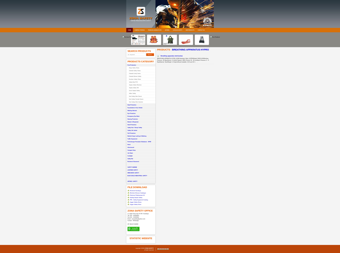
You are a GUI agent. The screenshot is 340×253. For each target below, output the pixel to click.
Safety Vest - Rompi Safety (135, 127)
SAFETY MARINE (132, 167)
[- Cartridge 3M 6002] (202, 35)
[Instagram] (166, 249)
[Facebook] (158, 249)
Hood (129, 144)
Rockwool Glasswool (133, 161)
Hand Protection (132, 124)
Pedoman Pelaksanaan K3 (137, 195)
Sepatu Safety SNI (134, 87)
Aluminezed (131, 147)
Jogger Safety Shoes (135, 202)
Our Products (190, 30)
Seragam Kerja (132, 150)
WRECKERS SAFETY (133, 173)
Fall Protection (132, 133)
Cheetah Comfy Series (135, 73)
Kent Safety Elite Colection (136, 102)
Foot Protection (132, 65)
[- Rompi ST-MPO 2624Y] (138, 44)
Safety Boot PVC (133, 82)
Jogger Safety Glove (135, 204)
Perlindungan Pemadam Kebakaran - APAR (139, 141)
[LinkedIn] (168, 249)
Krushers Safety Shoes (135, 79)
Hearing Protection (133, 119)
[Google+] (162, 249)
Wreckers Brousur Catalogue (138, 193)
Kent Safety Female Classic (136, 99)
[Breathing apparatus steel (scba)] (158, 56)
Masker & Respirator (133, 122)
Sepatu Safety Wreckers (135, 85)
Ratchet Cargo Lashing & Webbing (137, 136)
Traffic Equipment (132, 139)
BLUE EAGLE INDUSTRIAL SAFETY (137, 175)
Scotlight (130, 156)
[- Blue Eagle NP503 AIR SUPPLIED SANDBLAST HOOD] (154, 44)
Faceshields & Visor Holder (135, 107)
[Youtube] (164, 249)
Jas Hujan (130, 153)
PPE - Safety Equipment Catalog (139, 200)
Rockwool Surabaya (135, 190)
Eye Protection (132, 113)
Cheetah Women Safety (135, 76)
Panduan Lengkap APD (155, 30)
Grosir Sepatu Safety (134, 90)
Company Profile (139, 30)
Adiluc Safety (132, 93)
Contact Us (201, 30)
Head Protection (132, 105)
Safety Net (130, 158)
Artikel (167, 30)
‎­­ (140, 178)
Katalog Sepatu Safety (136, 197)
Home (129, 30)
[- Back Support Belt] (186, 44)
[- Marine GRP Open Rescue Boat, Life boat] (170, 44)
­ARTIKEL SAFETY (132, 181)
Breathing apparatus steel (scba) (171, 56)
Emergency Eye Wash (133, 116)
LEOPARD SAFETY (133, 170)
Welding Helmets (132, 110)
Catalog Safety (177, 30)
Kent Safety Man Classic (135, 96)
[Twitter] (160, 249)
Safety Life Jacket (132, 130)
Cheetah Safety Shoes (135, 70)
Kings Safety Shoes (134, 67)
